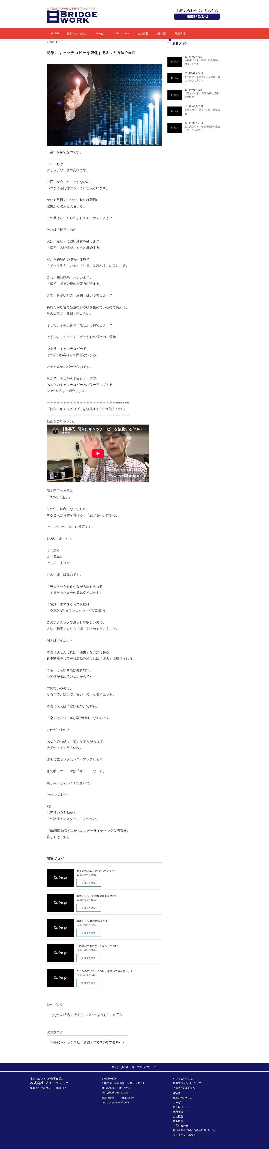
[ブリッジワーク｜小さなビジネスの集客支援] (73, 8)
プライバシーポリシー (186, 1134)
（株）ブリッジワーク (142, 1067)
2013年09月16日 (86, 949)
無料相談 (161, 33)
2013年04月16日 (86, 874)
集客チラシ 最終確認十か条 (92, 920)
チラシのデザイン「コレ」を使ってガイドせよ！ (104, 971)
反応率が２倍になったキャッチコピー (98, 946)
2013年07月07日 (86, 924)
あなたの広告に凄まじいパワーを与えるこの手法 (87, 1015)
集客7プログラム (182, 1097)
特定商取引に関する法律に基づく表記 (194, 1130)
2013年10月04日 (86, 974)
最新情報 (180, 33)
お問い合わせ (180, 1125)
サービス (101, 33)
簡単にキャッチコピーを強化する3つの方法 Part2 (87, 1042)
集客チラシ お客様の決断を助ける (96, 895)
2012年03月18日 (86, 899)
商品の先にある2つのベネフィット (96, 870)
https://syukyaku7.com (115, 1102)
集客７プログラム (77, 33)
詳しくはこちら (58, 837)
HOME (55, 33)
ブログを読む (88, 882)
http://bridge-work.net (115, 1092)
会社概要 (143, 33)
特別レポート (122, 33)
